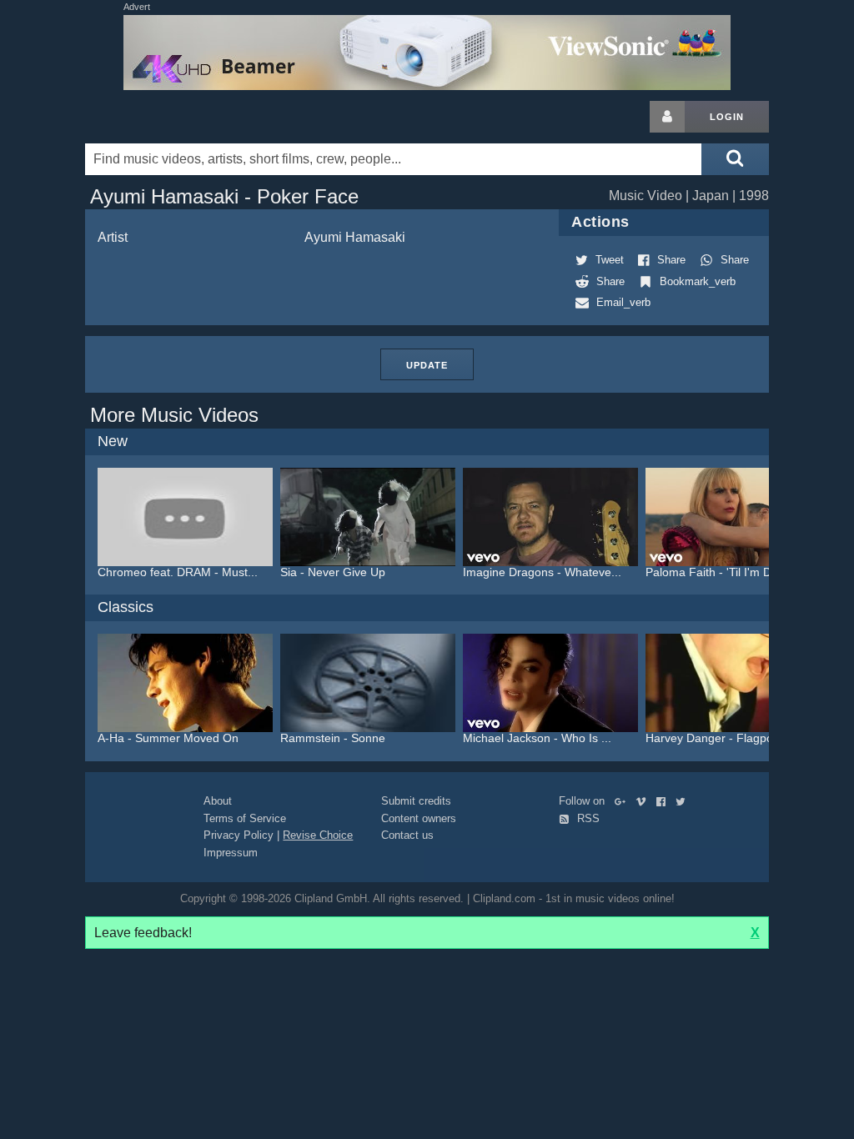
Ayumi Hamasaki (354, 237)
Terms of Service (244, 818)
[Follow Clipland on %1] (623, 801)
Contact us (407, 835)
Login (727, 117)
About (217, 801)
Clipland (172, 117)
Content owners (418, 818)
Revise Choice (318, 835)
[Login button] (667, 117)
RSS (587, 818)
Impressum (230, 852)
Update (427, 365)
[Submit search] (734, 159)
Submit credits (416, 801)
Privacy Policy (238, 835)
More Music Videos (174, 415)
